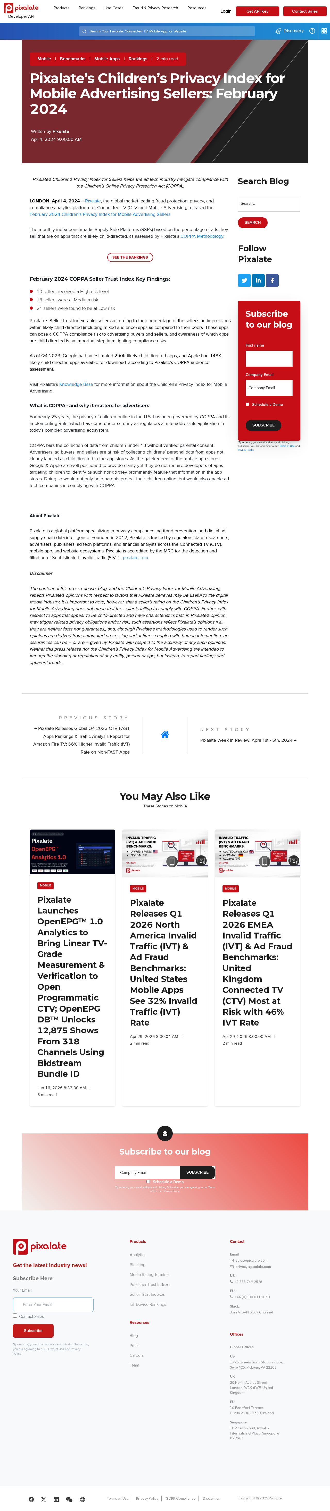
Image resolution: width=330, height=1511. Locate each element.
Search (253, 223)
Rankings (138, 59)
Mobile (44, 59)
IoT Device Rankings (148, 1304)
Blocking (137, 1264)
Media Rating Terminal (150, 1274)
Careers (137, 1355)
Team (134, 1365)
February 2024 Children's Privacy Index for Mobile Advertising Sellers (100, 214)
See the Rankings (130, 257)
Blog (134, 1335)
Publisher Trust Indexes (150, 1284)
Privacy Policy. (246, 449)
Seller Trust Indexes (147, 1294)
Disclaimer (211, 1498)
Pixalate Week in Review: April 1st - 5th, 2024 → (248, 740)
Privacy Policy (147, 1498)
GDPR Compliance (180, 1498)
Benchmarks (73, 59)
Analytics (138, 1254)
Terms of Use (287, 446)
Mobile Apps (107, 59)
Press (134, 1345)
